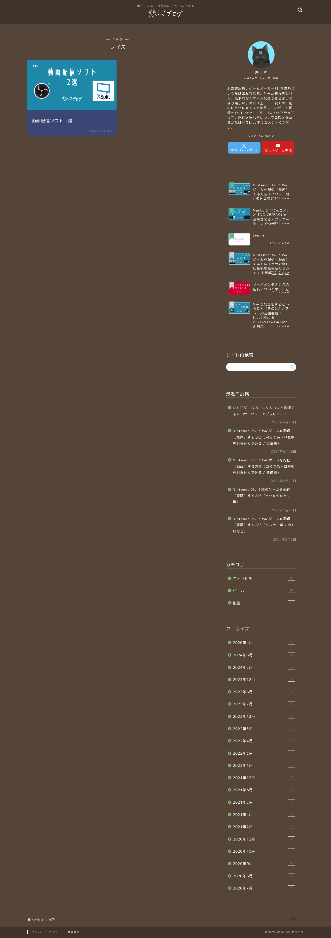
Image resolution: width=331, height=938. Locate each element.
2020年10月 (262, 851)
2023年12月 (262, 679)
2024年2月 (262, 667)
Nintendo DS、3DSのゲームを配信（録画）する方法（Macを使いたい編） (262, 495)
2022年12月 (262, 716)
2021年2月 (262, 826)
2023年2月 (262, 704)
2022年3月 (262, 753)
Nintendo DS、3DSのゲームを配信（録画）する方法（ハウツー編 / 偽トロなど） (264, 524)
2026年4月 (262, 642)
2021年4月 (262, 814)
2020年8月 (262, 876)
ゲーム (263, 590)
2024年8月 (262, 655)
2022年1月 (262, 765)
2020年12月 (262, 839)
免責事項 (73, 932)
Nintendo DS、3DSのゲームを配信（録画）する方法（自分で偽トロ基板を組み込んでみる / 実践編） (264, 436)
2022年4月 (262, 740)
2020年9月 (262, 863)
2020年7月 (262, 888)
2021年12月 (262, 777)
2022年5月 (262, 728)
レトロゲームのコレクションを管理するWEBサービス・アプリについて (264, 410)
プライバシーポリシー (45, 932)
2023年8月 (262, 691)
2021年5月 (262, 802)
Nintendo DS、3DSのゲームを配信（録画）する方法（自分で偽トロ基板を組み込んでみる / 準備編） (264, 466)
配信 (263, 603)
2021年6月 (262, 789)
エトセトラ (262, 578)
